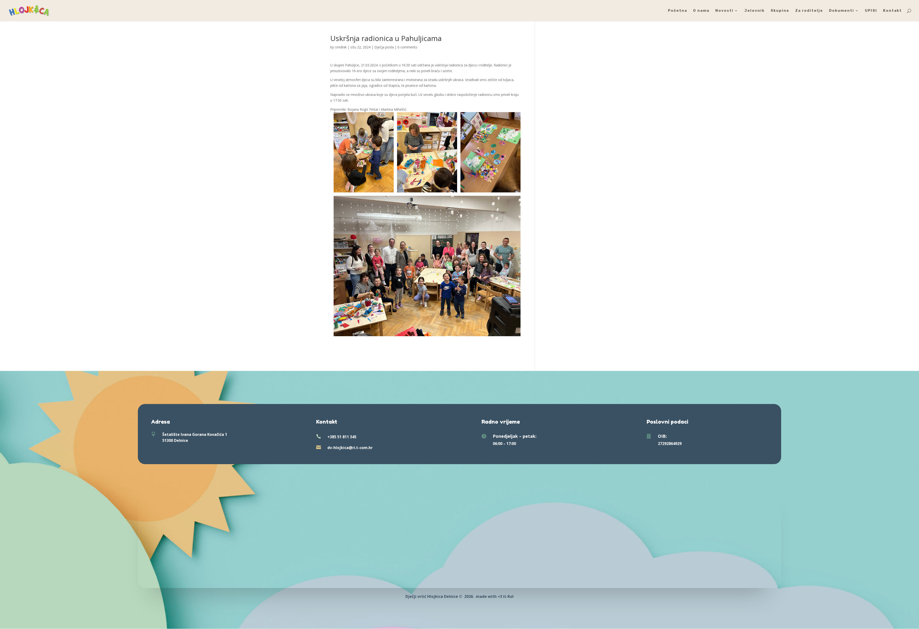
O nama (701, 11)
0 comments (407, 47)
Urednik (341, 47)
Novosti (724, 11)
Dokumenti (841, 11)
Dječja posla (384, 47)
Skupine (780, 11)
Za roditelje (809, 11)
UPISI (871, 11)
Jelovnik (754, 11)
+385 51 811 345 (341, 436)
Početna (677, 11)
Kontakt (892, 11)
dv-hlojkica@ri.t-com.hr (350, 447)
